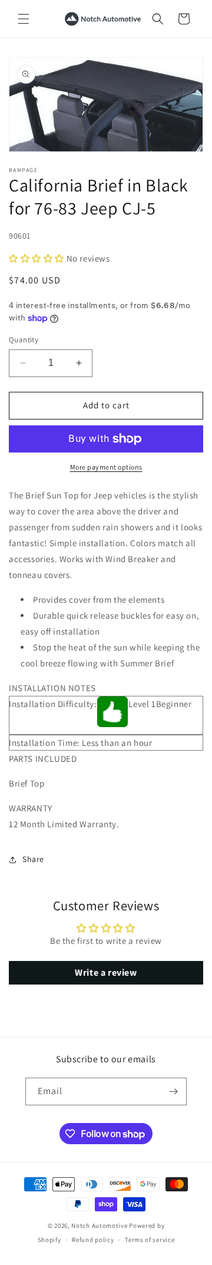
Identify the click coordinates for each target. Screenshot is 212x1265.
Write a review (106, 972)
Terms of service (149, 1240)
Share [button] (33, 859)
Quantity (23, 340)
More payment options (106, 467)
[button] (24, 19)
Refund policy (93, 1240)
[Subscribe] (173, 1091)
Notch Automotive (99, 1225)
